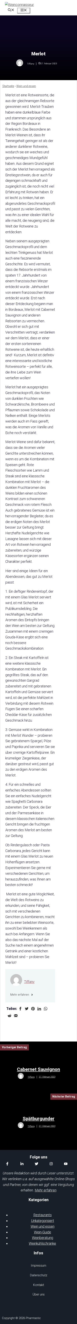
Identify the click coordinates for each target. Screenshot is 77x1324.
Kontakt (38, 1285)
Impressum (38, 1265)
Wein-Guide (42, 1232)
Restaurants (42, 1215)
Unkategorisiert (42, 1221)
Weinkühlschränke (42, 1243)
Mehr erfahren (45, 1190)
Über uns (39, 1294)
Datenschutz (38, 1275)
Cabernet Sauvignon (38, 1069)
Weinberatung (42, 1238)
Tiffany (29, 982)
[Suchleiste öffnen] (11, 10)
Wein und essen (26, 86)
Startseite (8, 86)
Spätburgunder (38, 1118)
